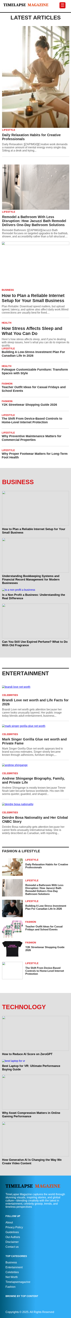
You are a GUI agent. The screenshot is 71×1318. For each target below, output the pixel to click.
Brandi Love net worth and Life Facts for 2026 (35, 702)
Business (11, 1262)
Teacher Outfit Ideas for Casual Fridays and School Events (34, 388)
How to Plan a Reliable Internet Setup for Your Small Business (33, 298)
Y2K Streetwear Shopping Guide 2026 (29, 404)
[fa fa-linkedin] (63, 1311)
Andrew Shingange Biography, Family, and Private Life (33, 780)
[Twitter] (64, 1311)
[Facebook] (61, 1311)
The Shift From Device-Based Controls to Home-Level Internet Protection (32, 420)
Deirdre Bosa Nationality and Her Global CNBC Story (35, 819)
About (9, 1222)
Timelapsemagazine (18, 1281)
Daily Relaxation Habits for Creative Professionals (31, 137)
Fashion (11, 1286)
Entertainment (14, 1267)
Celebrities (12, 1272)
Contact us (12, 1246)
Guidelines (12, 1232)
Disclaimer (12, 1241)
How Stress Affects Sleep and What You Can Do (32, 331)
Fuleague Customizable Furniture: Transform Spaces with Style (35, 371)
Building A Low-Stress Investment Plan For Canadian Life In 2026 (33, 353)
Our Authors (13, 1237)
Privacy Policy (14, 1227)
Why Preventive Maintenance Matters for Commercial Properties (31, 438)
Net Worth (12, 1277)
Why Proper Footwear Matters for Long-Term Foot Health (35, 455)
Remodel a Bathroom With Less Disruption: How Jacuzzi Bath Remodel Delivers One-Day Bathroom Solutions (34, 221)
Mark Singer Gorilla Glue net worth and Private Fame (34, 741)
